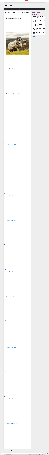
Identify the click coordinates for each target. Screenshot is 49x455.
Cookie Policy (15, 453)
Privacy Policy (20, 2)
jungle (12, 450)
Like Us (33, 36)
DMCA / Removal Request (15, 2)
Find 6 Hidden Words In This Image (38, 33)
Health (8, 8)
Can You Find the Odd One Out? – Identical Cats (38, 25)
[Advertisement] (17, 25)
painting (16, 450)
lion (14, 450)
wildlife (18, 450)
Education (34, 8)
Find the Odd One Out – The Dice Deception (38, 17)
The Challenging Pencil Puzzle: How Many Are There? (39, 21)
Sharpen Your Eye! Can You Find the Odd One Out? (39, 29)
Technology (29, 8)
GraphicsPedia (8, 5)
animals (6, 450)
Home (5, 8)
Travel (21, 8)
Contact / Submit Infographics (7, 2)
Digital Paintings (9, 450)
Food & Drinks (17, 8)
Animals (25, 8)
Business (12, 8)
